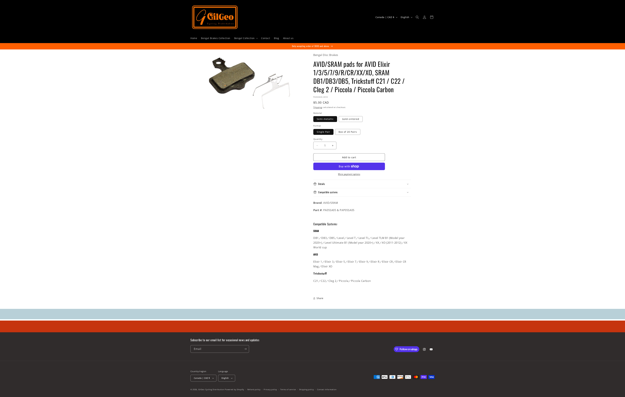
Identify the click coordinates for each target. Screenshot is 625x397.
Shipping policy (306, 389)
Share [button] (320, 298)
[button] (245, 38)
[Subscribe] (245, 349)
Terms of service (288, 389)
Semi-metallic (325, 119)
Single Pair (323, 131)
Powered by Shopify (234, 389)
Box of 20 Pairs (348, 131)
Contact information (326, 389)
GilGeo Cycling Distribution (211, 389)
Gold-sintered (350, 119)
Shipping (317, 107)
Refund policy (254, 389)
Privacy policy (270, 389)
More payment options (349, 174)
